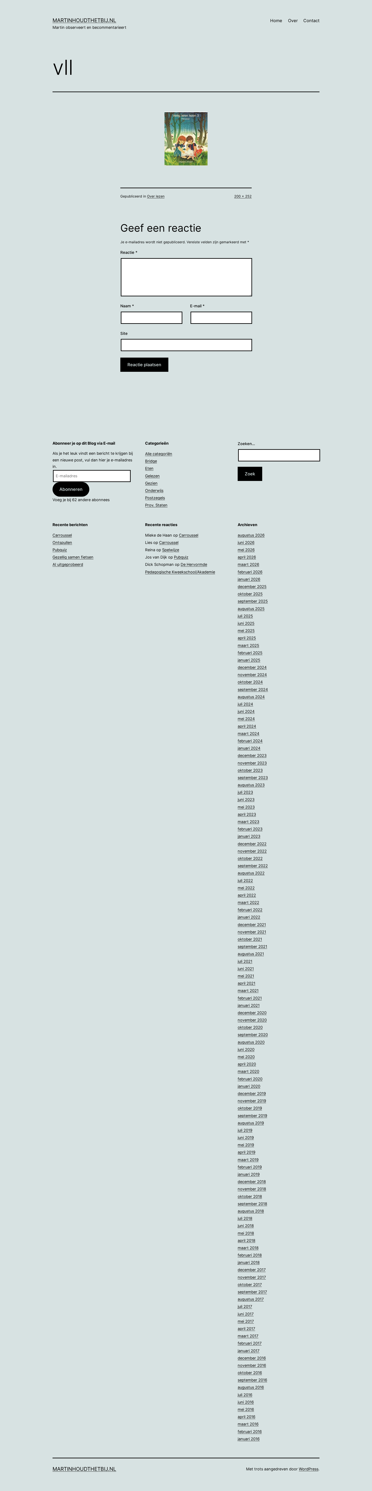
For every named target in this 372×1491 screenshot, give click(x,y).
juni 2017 (246, 1314)
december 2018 (252, 1181)
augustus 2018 (251, 1211)
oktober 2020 (250, 1027)
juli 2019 (245, 1130)
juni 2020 (246, 1049)
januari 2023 (249, 836)
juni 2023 (246, 799)
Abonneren (70, 489)
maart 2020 (248, 1071)
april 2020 (247, 1064)
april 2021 (246, 983)
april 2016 (246, 1416)
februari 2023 (250, 829)
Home (276, 20)
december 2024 (252, 667)
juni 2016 (246, 1402)
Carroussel (62, 535)
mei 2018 (246, 1233)
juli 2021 (245, 961)
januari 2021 (249, 1005)
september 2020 (253, 1034)
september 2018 (252, 1204)
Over (293, 20)
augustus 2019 (251, 1123)
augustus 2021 (251, 954)
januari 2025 (249, 660)
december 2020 (252, 1012)
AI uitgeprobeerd (68, 564)
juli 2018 (245, 1218)
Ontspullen (62, 542)
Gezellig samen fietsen (73, 557)
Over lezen (155, 196)
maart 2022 (248, 902)
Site (124, 333)
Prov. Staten (156, 505)
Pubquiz (60, 550)
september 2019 (252, 1115)
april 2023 (247, 814)
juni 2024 (246, 711)
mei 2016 (246, 1409)
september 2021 (252, 946)
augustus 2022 (251, 873)
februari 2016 (250, 1431)
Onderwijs (154, 490)
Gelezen (152, 476)
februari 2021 (250, 998)
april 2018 (246, 1240)
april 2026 (247, 557)
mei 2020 (246, 1057)
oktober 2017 (250, 1284)
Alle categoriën (158, 454)
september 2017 (252, 1292)
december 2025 (252, 586)
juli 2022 (245, 880)
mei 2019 (246, 1145)
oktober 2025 (250, 594)
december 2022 (252, 844)
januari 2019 (249, 1174)
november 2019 (252, 1101)
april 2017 (246, 1328)
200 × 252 (243, 196)
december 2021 (252, 924)
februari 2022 (250, 910)
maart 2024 (248, 733)
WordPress (308, 1469)
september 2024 (253, 689)
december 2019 (252, 1093)
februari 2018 (250, 1255)
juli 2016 (245, 1395)
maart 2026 (248, 564)
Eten (149, 468)
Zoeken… (246, 443)
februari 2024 (250, 741)
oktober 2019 (250, 1108)
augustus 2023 (251, 785)
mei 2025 (246, 630)
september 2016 (252, 1380)
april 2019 (246, 1152)
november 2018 (252, 1189)
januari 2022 (249, 917)
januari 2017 (248, 1351)
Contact (311, 20)
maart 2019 (248, 1159)
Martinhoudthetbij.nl (84, 20)
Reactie (128, 252)
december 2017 (252, 1270)
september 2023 (253, 777)
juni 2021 (246, 968)
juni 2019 (246, 1137)
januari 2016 (249, 1439)
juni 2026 (246, 542)
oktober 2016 (250, 1372)
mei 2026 (246, 550)
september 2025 (253, 601)
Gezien (151, 483)
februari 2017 (250, 1343)
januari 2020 (249, 1086)
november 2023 (252, 763)
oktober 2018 (250, 1196)
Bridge (151, 461)
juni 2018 (246, 1225)
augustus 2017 (251, 1299)
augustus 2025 (251, 608)
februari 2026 (250, 572)
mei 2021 (246, 976)
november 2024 (252, 674)
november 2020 (252, 1020)
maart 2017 (248, 1336)
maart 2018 (248, 1248)
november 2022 (252, 851)
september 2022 (253, 865)
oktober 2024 (250, 682)
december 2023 (252, 755)
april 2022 (247, 895)
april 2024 (247, 726)
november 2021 (252, 932)
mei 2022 (246, 888)
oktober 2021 (250, 939)
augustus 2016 (251, 1387)
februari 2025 (250, 653)
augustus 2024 (251, 697)
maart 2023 (248, 821)
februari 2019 (250, 1167)
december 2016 (252, 1358)
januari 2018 (249, 1262)
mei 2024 (246, 718)
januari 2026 (249, 579)
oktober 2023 (250, 770)
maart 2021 (248, 990)
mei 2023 (246, 807)
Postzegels (155, 498)
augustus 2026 (251, 535)
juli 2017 (245, 1306)
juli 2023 (245, 792)
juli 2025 (245, 616)
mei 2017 (246, 1321)
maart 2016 (248, 1424)
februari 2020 (250, 1079)
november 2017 (252, 1277)
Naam (127, 306)
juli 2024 (245, 704)
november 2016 (252, 1365)
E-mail (197, 306)
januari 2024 (249, 748)
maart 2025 (248, 645)
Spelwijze (170, 550)
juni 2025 (246, 623)
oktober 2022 (250, 858)
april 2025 (247, 638)
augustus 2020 (251, 1042)
